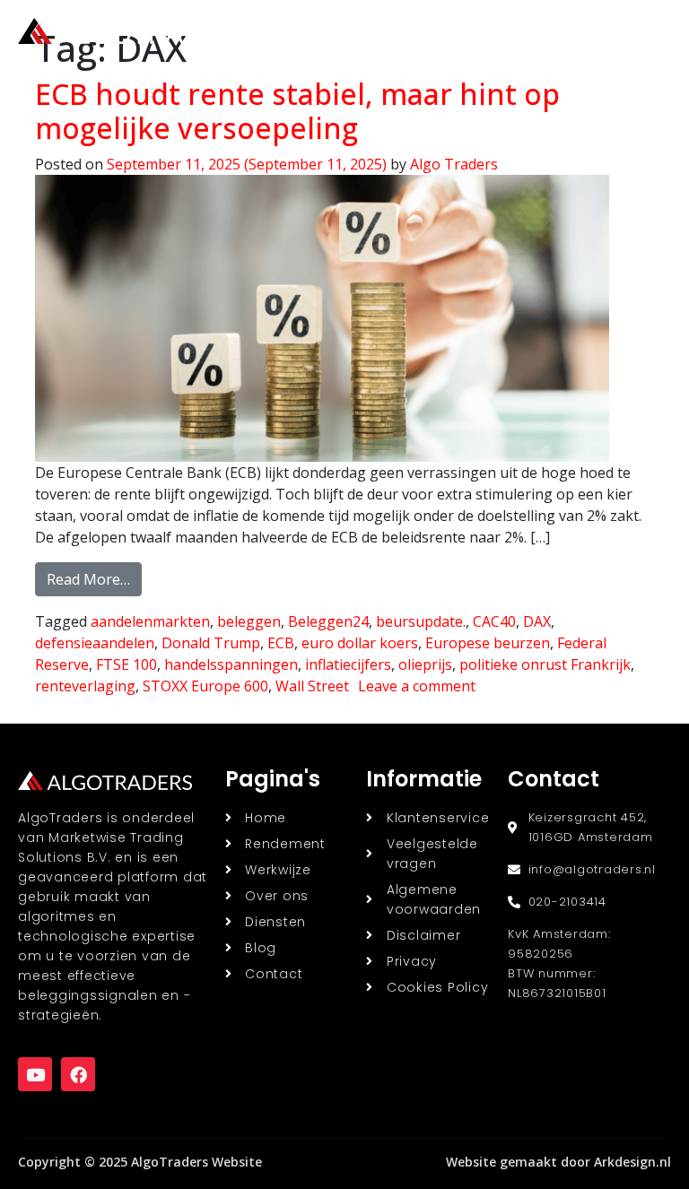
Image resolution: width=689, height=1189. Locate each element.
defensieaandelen (94, 643)
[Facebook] (78, 1074)
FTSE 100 (126, 664)
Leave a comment (416, 686)
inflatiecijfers (348, 664)
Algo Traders (454, 164)
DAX (537, 621)
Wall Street (312, 686)
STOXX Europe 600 (205, 686)
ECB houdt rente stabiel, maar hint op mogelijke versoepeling (297, 110)
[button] (649, 31)
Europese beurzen (487, 643)
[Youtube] (35, 1074)
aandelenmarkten (150, 621)
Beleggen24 (328, 621)
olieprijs (425, 664)
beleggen (249, 621)
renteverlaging (85, 686)
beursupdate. (421, 621)
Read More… (94, 575)
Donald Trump (210, 643)
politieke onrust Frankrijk (545, 664)
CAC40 (494, 621)
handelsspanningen (231, 664)
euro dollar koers (359, 643)
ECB (280, 643)
